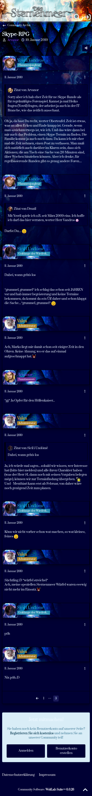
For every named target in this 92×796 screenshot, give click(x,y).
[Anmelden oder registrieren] (87, 17)
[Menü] (4, 17)
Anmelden (25, 751)
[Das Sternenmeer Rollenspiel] (41, 4)
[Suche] (77, 17)
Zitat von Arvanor (26, 90)
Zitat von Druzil (25, 209)
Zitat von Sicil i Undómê (31, 448)
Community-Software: (46, 789)
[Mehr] (85, 77)
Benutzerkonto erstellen (66, 751)
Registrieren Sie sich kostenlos (32, 733)
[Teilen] (86, 48)
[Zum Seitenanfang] (85, 790)
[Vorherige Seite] (37, 699)
